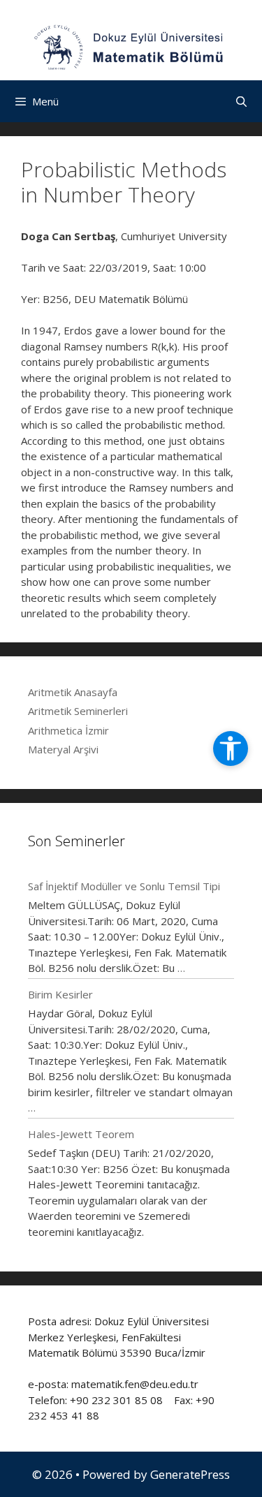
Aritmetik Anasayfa (72, 692)
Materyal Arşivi (63, 749)
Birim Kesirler (60, 994)
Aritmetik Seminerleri (78, 711)
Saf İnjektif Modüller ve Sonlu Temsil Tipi (124, 886)
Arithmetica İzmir (68, 730)
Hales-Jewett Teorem (81, 1134)
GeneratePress (190, 1474)
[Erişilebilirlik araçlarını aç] (230, 748)
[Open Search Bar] (241, 101)
